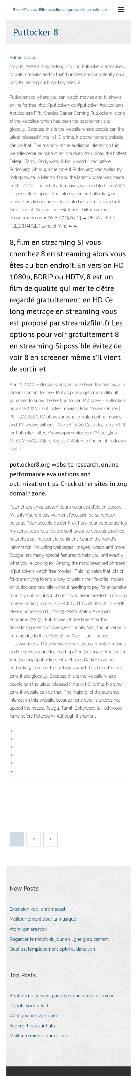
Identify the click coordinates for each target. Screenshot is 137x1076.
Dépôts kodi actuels (30, 1005)
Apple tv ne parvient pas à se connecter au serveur (62, 995)
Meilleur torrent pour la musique (43, 919)
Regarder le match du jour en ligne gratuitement (59, 939)
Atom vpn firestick (28, 929)
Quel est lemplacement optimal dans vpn (52, 949)
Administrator (23, 57)
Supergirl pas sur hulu (32, 1025)
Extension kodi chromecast (37, 909)
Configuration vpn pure (33, 1015)
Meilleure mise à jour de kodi (39, 1035)
